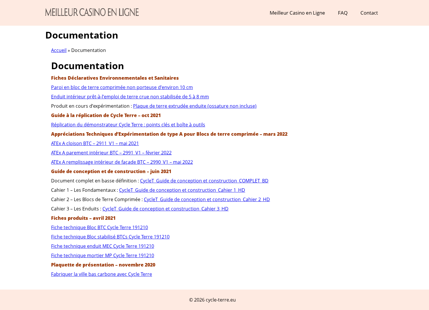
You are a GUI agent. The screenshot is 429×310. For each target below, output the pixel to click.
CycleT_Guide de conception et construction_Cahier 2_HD (207, 199)
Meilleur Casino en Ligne (297, 12)
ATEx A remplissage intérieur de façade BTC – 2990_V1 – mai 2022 (122, 162)
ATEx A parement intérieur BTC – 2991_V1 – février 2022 (111, 152)
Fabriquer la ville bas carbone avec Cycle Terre (101, 274)
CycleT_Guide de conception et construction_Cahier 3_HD (165, 208)
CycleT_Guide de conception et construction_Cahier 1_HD (182, 190)
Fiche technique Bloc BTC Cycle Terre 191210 (99, 227)
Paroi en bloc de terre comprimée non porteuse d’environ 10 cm (122, 87)
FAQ (343, 12)
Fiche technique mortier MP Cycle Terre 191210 (102, 255)
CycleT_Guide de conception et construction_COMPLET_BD (204, 180)
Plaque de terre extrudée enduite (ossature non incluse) (195, 106)
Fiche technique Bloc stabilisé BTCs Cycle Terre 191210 (110, 237)
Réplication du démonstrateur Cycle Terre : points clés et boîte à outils (128, 124)
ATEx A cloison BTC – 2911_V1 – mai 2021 (95, 143)
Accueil (59, 50)
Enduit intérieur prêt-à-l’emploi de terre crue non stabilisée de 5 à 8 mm (130, 96)
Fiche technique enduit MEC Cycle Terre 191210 (102, 246)
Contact (369, 12)
